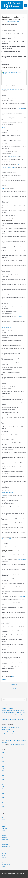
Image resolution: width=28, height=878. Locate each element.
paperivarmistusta (21, 559)
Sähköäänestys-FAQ (14, 156)
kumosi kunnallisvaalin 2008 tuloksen (10, 89)
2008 (2, 793)
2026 (2, 752)
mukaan (3, 127)
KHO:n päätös (22, 108)
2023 (2, 759)
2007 (2, 795)
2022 (2, 761)
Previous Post (14, 684)
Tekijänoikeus (4, 844)
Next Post (14, 688)
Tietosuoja (3, 855)
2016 (2, 775)
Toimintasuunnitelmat (6, 860)
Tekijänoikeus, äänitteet (6, 848)
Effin (18, 164)
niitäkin (3, 188)
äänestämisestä (5, 82)
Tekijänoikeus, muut (6, 846)
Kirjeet (2, 824)
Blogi (3, 21)
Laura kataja (4, 727)
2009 (2, 791)
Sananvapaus (4, 839)
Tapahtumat (4, 842)
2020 (2, 766)
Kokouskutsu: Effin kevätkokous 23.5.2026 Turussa (13, 712)
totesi (2, 495)
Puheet (3, 833)
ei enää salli (22, 596)
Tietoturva (3, 857)
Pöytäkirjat (3, 835)
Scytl (10, 318)
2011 (2, 786)
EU (2, 821)
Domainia (3, 679)
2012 (2, 784)
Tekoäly (3, 851)
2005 (2, 800)
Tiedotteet (3, 853)
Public (12, 676)
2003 (2, 804)
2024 (2, 757)
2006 (2, 797)
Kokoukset (3, 826)
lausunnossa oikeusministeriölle (8, 167)
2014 (2, 779)
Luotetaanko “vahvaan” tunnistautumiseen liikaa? (12, 714)
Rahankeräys (4, 837)
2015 (2, 777)
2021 (2, 764)
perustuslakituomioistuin (7, 492)
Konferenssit (4, 828)
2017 (2, 773)
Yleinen (3, 866)
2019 (2, 768)
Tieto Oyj (20, 316)
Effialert (3, 819)
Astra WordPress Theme (16, 875)
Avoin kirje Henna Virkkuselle (17, 744)
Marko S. (3, 731)
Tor (2, 862)
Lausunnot (3, 830)
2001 (2, 809)
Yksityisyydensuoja (5, 864)
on (6, 185)
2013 (2, 782)
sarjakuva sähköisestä (6, 80)
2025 (2, 755)
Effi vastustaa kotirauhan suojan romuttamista (12, 719)
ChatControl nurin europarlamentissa (10, 717)
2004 (2, 802)
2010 (2, 788)
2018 (2, 770)
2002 (2, 806)
